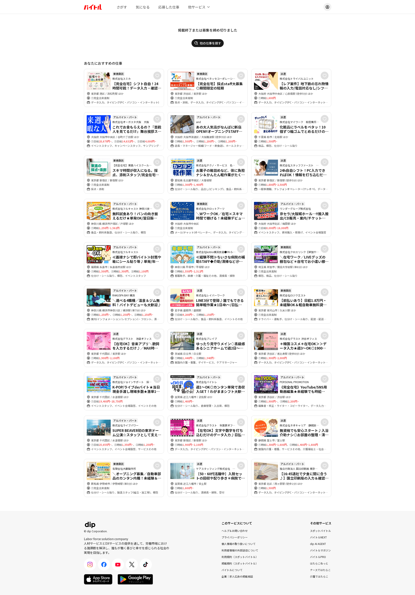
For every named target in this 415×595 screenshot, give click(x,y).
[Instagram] (90, 564)
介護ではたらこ (319, 576)
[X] (132, 564)
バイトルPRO (318, 557)
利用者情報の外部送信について (240, 550)
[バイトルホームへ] (93, 7)
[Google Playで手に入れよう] (135, 579)
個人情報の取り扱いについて (239, 544)
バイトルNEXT (318, 537)
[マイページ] (327, 7)
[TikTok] (146, 564)
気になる (143, 7)
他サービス (196, 7)
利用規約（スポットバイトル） (240, 557)
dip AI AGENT (318, 544)
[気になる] (157, 75)
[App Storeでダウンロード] (98, 579)
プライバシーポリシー (235, 537)
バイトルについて (232, 570)
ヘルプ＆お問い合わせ (235, 530)
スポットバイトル (320, 530)
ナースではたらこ (320, 570)
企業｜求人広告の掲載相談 (237, 576)
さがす (122, 7)
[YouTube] (118, 564)
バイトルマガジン (320, 550)
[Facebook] (104, 564)
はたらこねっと (319, 563)
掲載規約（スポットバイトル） (240, 563)
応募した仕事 (168, 7)
